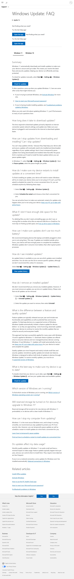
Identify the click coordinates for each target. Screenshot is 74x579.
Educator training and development (58, 521)
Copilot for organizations (8, 518)
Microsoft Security (6, 539)
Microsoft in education (55, 506)
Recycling (53, 572)
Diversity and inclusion (55, 551)
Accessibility (53, 554)
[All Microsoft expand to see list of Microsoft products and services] (2, 2)
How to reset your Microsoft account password (30, 101)
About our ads (61, 572)
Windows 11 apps (6, 527)
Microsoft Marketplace (31, 551)
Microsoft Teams (6, 551)
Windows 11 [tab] (18, 53)
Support (4, 7)
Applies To (17, 20)
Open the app (18, 34)
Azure (27, 536)
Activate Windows (48, 95)
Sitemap (4, 572)
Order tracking (29, 518)
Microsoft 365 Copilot (7, 554)
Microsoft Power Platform (8, 548)
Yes (41, 496)
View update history (20, 271)
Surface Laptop (5, 509)
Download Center (30, 509)
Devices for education (55, 509)
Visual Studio (29, 558)
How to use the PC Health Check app (24, 482)
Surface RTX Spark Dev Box (8, 515)
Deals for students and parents (57, 524)
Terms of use (29, 572)
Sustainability (53, 558)
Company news (53, 542)
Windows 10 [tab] (30, 53)
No (54, 496)
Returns (28, 515)
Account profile (29, 506)
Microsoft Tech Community (32, 548)
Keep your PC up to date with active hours (29, 344)
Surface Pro (5, 506)
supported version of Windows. (23, 360)
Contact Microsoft (13, 572)
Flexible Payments (30, 527)
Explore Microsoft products (8, 524)
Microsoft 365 (5, 545)
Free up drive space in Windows (49, 224)
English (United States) (10, 563)
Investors (52, 548)
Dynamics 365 (5, 542)
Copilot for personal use (7, 521)
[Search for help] (6, 2)
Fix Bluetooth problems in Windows (24, 489)
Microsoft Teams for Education (57, 512)
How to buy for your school (56, 518)
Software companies (31, 554)
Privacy (21, 572)
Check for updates (20, 84)
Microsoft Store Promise (31, 524)
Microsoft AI (5, 536)
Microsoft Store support (31, 512)
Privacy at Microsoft (54, 545)
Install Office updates (19, 474)
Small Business (5, 558)
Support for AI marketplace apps (33, 545)
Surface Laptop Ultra (7, 512)
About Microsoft (54, 539)
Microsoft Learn (30, 542)
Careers (52, 536)
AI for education (54, 527)
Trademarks (37, 572)
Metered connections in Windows (39, 461)
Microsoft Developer (31, 539)
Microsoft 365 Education (55, 515)
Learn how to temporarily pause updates (25, 433)
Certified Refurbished (31, 521)
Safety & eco (45, 572)
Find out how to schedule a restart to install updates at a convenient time (36, 437)
